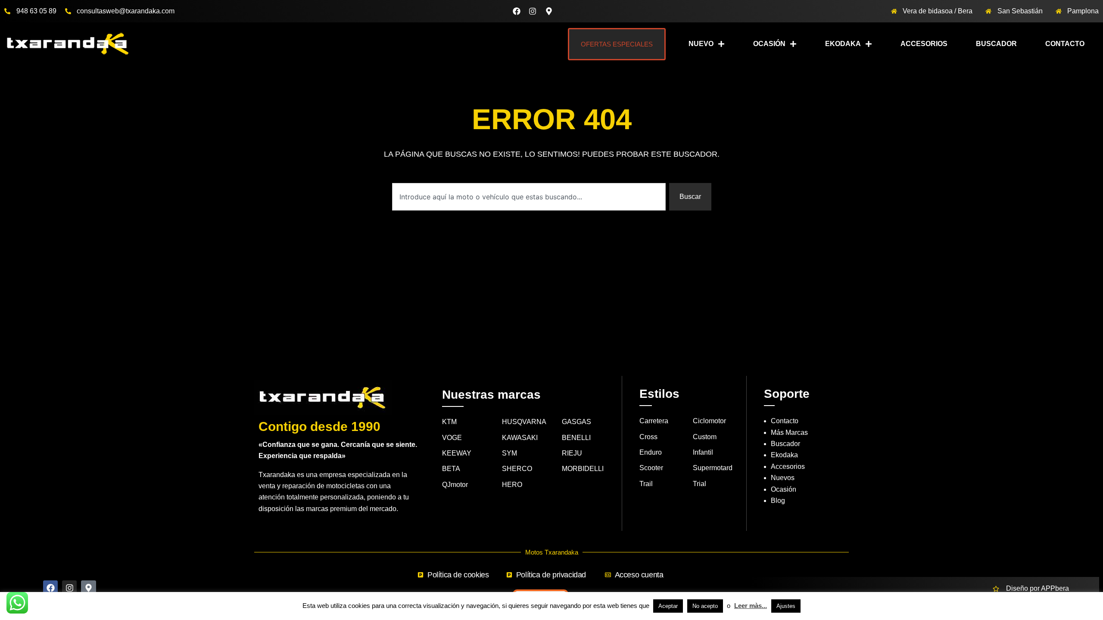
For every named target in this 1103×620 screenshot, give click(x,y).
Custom (705, 436)
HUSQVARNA (524, 421)
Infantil (703, 452)
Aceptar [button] (668, 606)
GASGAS (576, 421)
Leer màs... (750, 605)
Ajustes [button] (785, 606)
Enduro (650, 452)
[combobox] (529, 197)
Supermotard (712, 467)
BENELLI (576, 437)
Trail (646, 483)
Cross (648, 436)
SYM (509, 453)
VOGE (452, 437)
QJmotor (455, 484)
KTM (449, 421)
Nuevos (783, 477)
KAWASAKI (520, 437)
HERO (512, 484)
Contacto (1064, 43)
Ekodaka (843, 43)
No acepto (705, 606)
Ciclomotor (709, 421)
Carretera (653, 421)
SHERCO (517, 468)
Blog (778, 500)
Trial (699, 483)
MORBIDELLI (583, 468)
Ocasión (769, 43)
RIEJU (572, 453)
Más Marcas (789, 432)
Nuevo (701, 43)
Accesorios (923, 43)
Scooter (651, 467)
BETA (451, 468)
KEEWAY (456, 453)
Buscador (996, 43)
